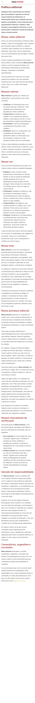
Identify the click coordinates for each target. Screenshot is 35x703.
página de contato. (19, 581)
